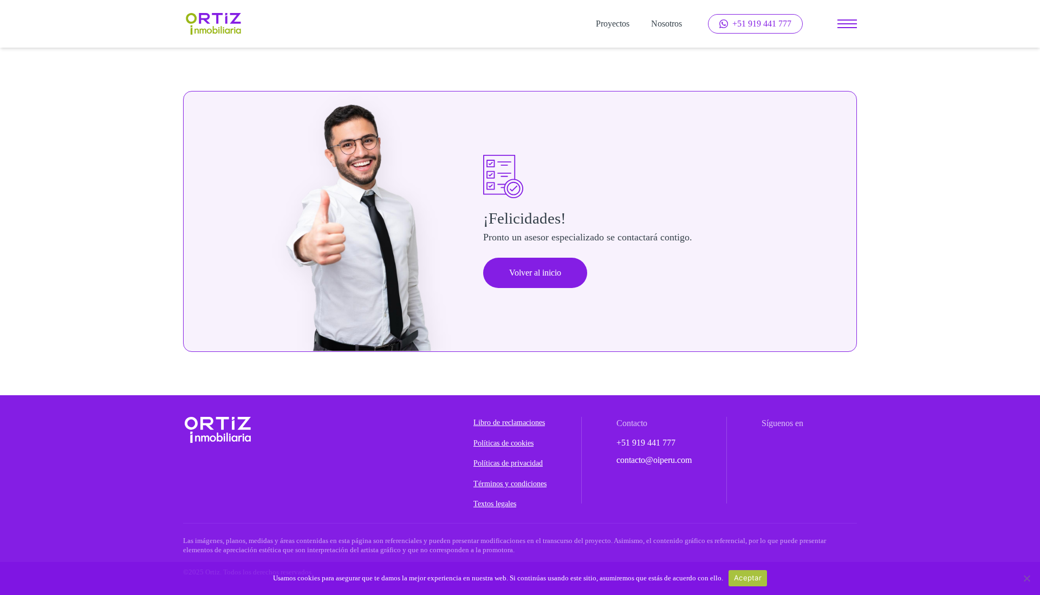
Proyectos (612, 23)
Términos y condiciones (510, 483)
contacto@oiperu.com (654, 460)
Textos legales (494, 503)
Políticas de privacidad (508, 463)
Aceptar (748, 577)
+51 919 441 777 (645, 442)
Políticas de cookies (503, 443)
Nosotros (666, 23)
